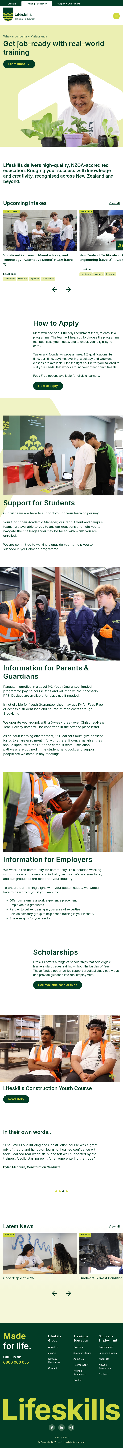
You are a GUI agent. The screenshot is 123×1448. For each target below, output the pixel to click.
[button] (54, 289)
